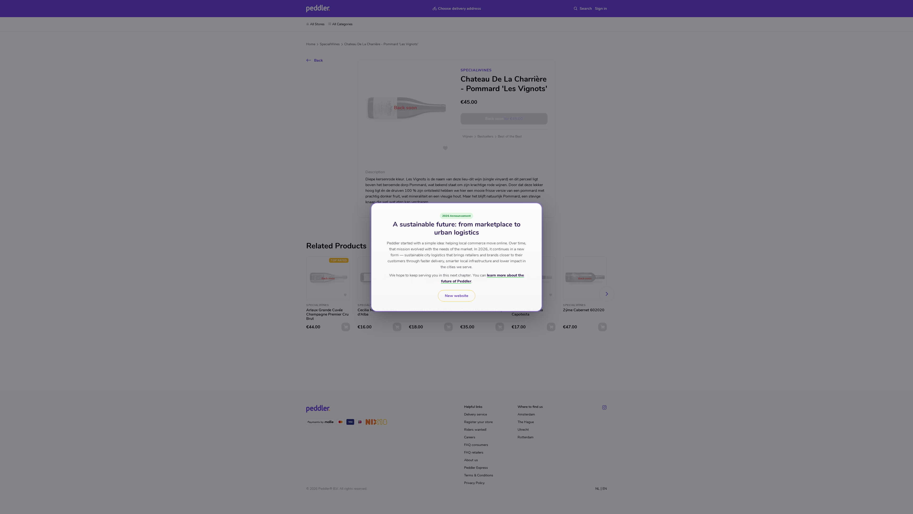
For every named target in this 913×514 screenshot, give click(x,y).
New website (456, 295)
